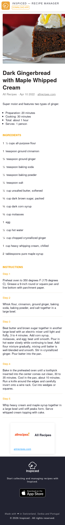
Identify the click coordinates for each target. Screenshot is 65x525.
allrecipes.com (47, 94)
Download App (20, 7)
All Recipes (10, 94)
